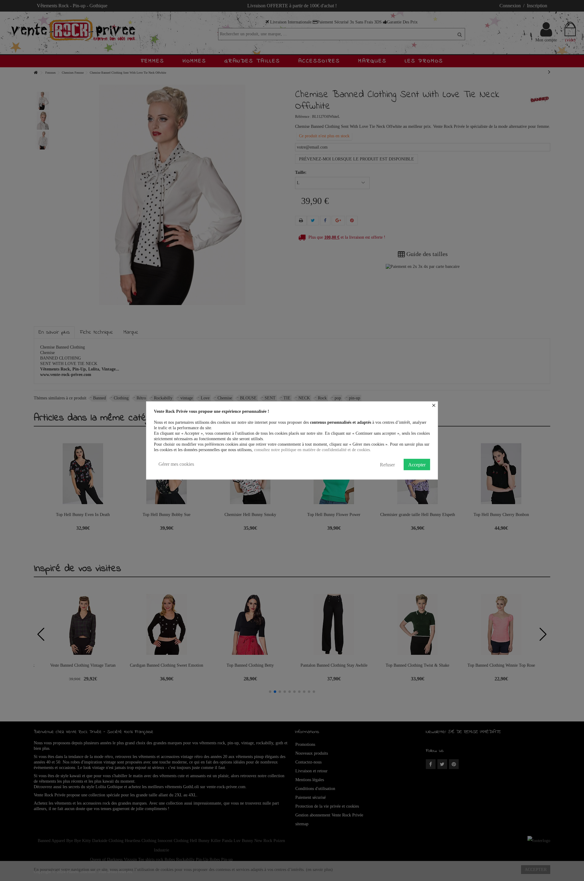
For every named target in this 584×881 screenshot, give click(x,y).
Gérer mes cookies (176, 464)
